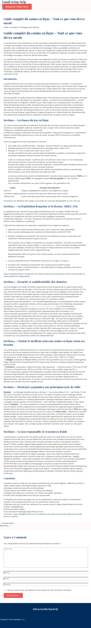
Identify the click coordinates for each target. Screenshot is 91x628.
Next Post (5, 525)
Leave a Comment (11, 27)
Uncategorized (25, 27)
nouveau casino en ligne (51, 504)
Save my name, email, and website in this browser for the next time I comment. (39, 590)
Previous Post (6, 523)
